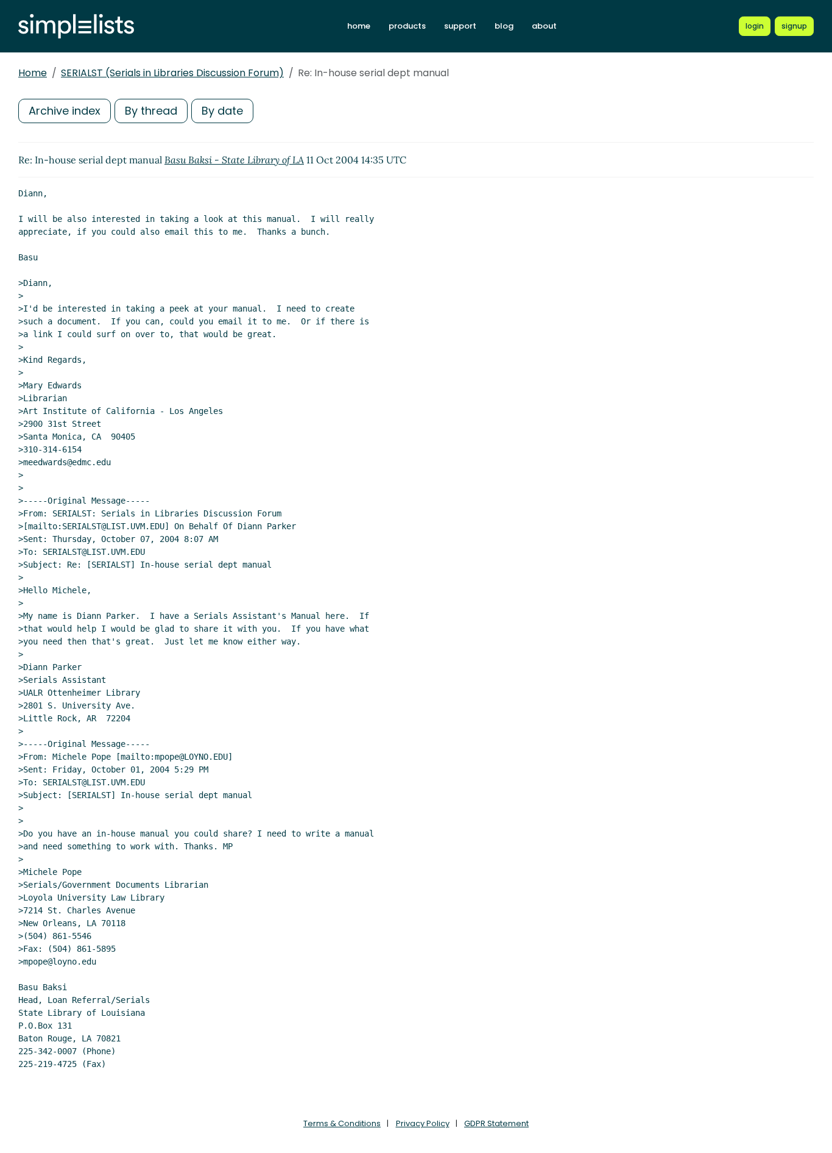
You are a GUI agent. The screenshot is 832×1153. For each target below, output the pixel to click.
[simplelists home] (76, 26)
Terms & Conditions (342, 1123)
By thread (151, 110)
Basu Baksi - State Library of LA (234, 160)
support (460, 26)
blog (504, 26)
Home (32, 73)
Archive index (64, 110)
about (544, 26)
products (407, 26)
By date (222, 110)
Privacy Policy (422, 1123)
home (358, 26)
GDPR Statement (496, 1123)
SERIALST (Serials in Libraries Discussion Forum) (172, 73)
